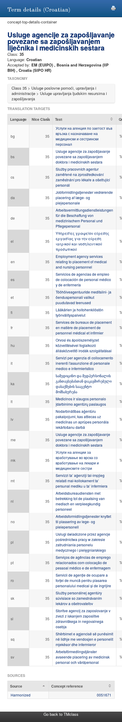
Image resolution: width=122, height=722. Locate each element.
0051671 (104, 694)
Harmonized (20, 694)
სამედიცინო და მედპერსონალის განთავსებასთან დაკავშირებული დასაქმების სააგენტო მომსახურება (84, 383)
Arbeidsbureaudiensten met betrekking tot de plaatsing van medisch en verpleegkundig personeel (80, 501)
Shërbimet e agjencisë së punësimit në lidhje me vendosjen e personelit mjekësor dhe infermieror (84, 639)
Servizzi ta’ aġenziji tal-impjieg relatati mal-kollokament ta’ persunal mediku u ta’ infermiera (81, 480)
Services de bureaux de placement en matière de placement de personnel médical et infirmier (84, 327)
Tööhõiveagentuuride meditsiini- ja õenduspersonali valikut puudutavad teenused (83, 297)
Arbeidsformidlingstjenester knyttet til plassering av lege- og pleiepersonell (83, 521)
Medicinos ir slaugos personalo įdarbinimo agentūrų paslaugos (81, 401)
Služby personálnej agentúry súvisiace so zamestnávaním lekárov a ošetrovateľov (79, 598)
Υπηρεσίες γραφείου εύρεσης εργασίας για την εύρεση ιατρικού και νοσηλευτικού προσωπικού (82, 241)
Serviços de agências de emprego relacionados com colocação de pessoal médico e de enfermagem (83, 562)
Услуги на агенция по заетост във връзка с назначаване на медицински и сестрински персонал (84, 136)
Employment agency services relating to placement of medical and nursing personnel (81, 261)
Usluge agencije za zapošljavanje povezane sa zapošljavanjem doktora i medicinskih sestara (83, 156)
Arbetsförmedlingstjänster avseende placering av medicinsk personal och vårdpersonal (83, 657)
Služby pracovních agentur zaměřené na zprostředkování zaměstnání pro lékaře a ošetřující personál (83, 177)
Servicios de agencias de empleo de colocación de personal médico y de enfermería (83, 279)
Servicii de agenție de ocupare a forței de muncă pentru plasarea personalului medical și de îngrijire (83, 580)
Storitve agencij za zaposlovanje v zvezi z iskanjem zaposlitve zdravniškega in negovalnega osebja (83, 618)
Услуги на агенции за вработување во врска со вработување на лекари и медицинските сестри (77, 460)
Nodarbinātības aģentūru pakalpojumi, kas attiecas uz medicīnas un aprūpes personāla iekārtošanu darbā (82, 419)
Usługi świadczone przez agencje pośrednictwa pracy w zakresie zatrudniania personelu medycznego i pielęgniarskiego (83, 542)
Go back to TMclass (61, 714)
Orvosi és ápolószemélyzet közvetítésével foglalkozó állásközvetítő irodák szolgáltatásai (84, 345)
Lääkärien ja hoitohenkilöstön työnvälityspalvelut (79, 312)
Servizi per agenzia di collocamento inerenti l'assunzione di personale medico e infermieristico (84, 363)
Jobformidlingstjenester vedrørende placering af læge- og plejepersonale (84, 197)
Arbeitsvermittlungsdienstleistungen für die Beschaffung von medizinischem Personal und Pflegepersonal (84, 217)
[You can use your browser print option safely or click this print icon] (113, 7)
